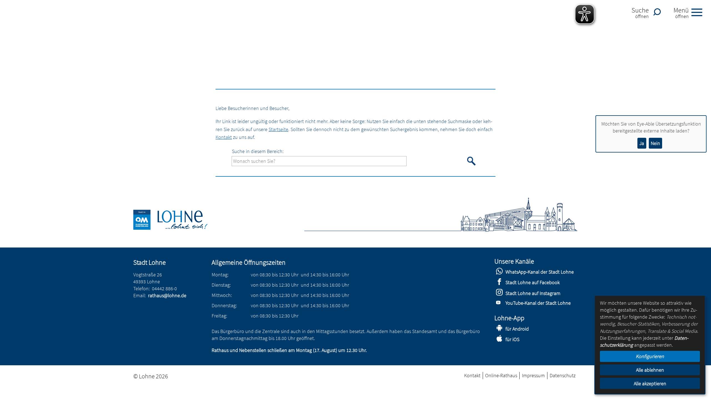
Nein (655, 143)
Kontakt (224, 137)
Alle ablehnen (650, 370)
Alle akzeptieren (650, 383)
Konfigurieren (650, 356)
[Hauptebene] (176, 228)
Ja (641, 143)
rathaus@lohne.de (167, 295)
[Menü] (699, 11)
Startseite (278, 129)
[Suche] (658, 11)
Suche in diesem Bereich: (258, 151)
